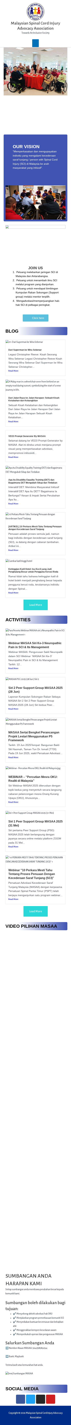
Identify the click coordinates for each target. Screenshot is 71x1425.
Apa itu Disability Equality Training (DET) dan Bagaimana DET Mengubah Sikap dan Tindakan (32, 481)
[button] (7, 71)
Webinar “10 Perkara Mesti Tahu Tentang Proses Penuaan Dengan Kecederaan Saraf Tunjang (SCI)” (31, 874)
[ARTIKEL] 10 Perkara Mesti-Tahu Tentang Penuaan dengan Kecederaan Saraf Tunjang (35, 528)
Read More (13, 371)
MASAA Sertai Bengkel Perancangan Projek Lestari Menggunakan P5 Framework (33, 736)
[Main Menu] (35, 43)
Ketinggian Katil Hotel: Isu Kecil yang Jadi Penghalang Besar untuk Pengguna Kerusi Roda (33, 570)
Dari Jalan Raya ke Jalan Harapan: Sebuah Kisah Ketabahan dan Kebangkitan (33, 399)
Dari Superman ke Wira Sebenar (25, 350)
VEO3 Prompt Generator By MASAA (27, 436)
